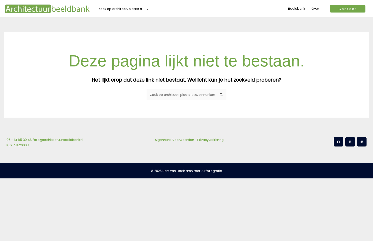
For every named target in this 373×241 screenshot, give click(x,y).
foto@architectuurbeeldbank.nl (58, 139)
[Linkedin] (362, 141)
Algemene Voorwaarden (174, 139)
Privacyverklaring (210, 139)
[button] (348, 9)
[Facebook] (338, 141)
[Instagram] (350, 141)
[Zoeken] (146, 8)
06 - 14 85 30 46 (19, 139)
